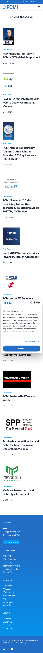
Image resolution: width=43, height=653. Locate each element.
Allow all (21, 348)
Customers (7, 585)
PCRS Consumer (10, 559)
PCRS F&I (7, 556)
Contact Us (7, 628)
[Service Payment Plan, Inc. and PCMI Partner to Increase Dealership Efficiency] (21, 424)
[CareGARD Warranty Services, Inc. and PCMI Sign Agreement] (21, 236)
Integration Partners (11, 566)
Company (7, 618)
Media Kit (7, 605)
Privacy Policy (15, 643)
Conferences (8, 602)
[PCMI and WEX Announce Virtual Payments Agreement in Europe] (21, 281)
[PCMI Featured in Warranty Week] (21, 379)
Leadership (7, 622)
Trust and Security (10, 569)
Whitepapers (8, 592)
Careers (6, 625)
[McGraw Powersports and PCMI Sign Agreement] (21, 473)
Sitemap (23, 643)
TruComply (7, 562)
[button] (39, 7)
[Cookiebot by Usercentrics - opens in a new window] (30, 303)
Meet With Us (32, 2)
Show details (30, 341)
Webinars (7, 589)
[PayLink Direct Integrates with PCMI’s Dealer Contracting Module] (21, 82)
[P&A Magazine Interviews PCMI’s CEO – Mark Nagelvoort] (21, 36)
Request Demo (11, 542)
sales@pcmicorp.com (11, 531)
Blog (4, 598)
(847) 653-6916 (9, 535)
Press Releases (9, 595)
